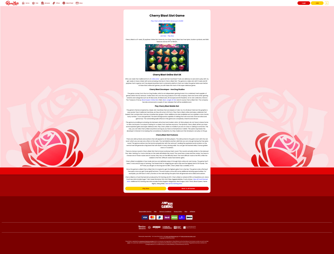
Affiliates (192, 211)
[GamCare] (142, 227)
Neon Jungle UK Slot (169, 100)
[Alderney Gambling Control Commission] (189, 227)
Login (304, 3)
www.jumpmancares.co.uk (188, 236)
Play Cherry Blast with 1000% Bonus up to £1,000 (167, 21)
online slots (155, 79)
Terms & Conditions (165, 211)
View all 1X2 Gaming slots (173, 184)
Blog (186, 211)
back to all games (188, 189)
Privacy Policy (178, 211)
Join (317, 3)
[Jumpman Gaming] (167, 207)
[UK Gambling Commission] (167, 227)
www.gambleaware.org (172, 236)
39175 (128, 243)
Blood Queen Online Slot (150, 100)
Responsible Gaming (145, 211)
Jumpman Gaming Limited (146, 241)
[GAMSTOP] (156, 227)
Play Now (171, 36)
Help (155, 211)
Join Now (163, 36)
